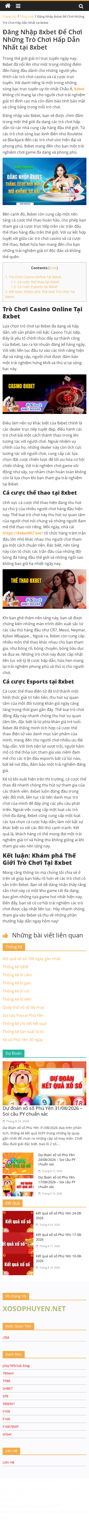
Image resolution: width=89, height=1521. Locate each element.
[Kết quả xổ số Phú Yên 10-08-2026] (19, 1256)
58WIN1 (9, 1403)
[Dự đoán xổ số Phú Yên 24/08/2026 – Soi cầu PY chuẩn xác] (19, 1155)
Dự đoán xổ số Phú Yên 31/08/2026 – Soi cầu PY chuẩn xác (42, 1111)
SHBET (8, 1388)
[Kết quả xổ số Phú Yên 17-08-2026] (19, 1235)
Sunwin (6, 1499)
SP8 (5, 1396)
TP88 (6, 1381)
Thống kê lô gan (17, 983)
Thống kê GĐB (15, 966)
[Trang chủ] (8, 6)
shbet (7, 1434)
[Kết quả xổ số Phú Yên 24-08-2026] (19, 1213)
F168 (6, 1411)
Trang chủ (10, 16)
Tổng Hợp (27, 16)
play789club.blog (16, 1365)
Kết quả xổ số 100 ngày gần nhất (32, 958)
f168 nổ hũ (8, 1480)
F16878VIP (11, 1426)
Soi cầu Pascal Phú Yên (23, 1015)
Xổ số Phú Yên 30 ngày (23, 1039)
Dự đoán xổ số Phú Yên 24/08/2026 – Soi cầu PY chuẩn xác (56, 1159)
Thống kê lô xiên (17, 999)
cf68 (6, 1337)
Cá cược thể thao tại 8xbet (35, 282)
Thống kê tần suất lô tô (23, 1031)
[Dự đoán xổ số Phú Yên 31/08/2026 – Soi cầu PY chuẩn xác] (44, 1064)
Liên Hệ (8, 1462)
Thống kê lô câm (17, 974)
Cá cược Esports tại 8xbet (34, 286)
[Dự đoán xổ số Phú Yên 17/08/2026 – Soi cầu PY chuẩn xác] (19, 1177)
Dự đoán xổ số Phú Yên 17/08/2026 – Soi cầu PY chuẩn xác (56, 1182)
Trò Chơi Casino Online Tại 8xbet (33, 277)
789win (8, 1373)
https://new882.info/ (16, 1494)
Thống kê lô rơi (16, 991)
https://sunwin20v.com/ (23, 1511)
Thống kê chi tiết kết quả (24, 1023)
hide (53, 268)
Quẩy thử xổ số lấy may (23, 1007)
